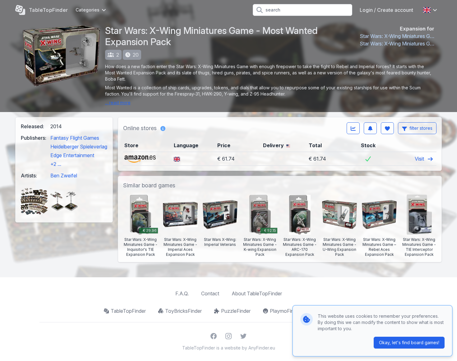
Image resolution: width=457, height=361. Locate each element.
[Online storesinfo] (163, 128)
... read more (118, 102)
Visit (420, 159)
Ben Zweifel (63, 175)
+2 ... (55, 164)
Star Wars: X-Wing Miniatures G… (397, 36)
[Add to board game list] (387, 128)
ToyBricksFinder (183, 311)
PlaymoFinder (285, 311)
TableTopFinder (128, 311)
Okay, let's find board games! (409, 342)
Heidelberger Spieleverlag (78, 146)
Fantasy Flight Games (74, 138)
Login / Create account (386, 10)
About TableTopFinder (257, 293)
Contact (210, 293)
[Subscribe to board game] (370, 128)
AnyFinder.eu (261, 347)
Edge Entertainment (72, 155)
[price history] (353, 128)
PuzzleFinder (236, 311)
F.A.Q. (182, 293)
